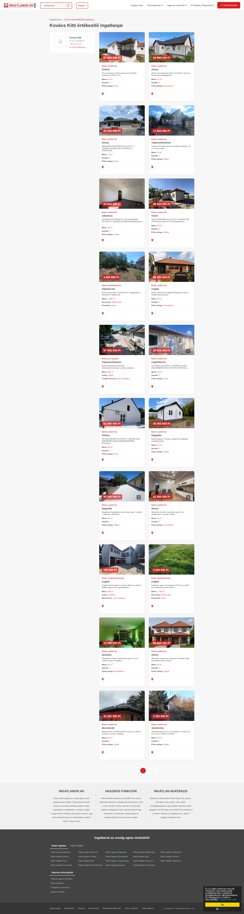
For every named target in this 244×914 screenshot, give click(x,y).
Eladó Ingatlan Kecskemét (61, 865)
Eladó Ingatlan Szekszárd (171, 852)
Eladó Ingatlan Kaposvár (115, 865)
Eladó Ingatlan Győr (86, 861)
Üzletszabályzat (148, 908)
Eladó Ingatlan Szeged (87, 856)
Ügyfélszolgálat (55, 908)
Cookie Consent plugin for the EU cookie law (222, 909)
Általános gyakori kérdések (61, 879)
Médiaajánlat (69, 908)
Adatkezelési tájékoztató (112, 908)
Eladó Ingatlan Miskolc (60, 856)
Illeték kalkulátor (57, 883)
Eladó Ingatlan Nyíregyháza (117, 856)
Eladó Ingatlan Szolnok (170, 856)
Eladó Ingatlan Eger (141, 856)
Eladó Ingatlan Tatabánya (171, 861)
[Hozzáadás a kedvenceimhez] (138, 58)
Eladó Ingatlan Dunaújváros (144, 865)
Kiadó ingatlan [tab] (76, 846)
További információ (228, 899)
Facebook (81, 908)
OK (222, 904)
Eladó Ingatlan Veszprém (143, 861)
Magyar (81, 5)
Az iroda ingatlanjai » (78, 47)
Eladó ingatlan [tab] (59, 846)
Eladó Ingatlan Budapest (61, 852)
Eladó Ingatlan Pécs (59, 861)
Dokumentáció (93, 908)
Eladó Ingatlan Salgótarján (116, 852)
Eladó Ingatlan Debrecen (88, 852)
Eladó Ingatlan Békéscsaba (144, 852)
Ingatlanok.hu (56, 20)
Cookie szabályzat (131, 908)
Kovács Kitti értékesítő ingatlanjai (79, 20)
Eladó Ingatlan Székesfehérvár (90, 865)
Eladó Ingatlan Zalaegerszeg (117, 861)
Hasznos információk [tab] (62, 872)
